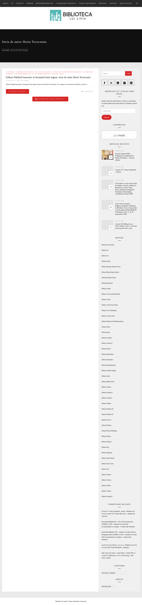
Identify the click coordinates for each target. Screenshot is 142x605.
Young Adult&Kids (87, 3)
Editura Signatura (107, 452)
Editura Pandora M (107, 409)
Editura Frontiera (107, 338)
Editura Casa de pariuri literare (111, 294)
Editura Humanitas (107, 359)
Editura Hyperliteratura (109, 365)
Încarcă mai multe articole (51, 98)
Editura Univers (106, 480)
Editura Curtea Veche (108, 316)
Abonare (106, 117)
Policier (54, 74)
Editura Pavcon (106, 420)
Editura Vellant (106, 485)
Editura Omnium (107, 398)
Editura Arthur (106, 261)
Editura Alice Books (108, 245)
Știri (62, 74)
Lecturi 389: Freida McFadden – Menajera (116, 547)
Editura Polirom (106, 425)
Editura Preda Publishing (109, 431)
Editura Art (105, 256)
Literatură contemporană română (67, 72)
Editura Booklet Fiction (109, 277)
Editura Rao (105, 447)
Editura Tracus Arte (108, 463)
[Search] (137, 3)
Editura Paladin (106, 403)
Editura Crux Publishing (109, 310)
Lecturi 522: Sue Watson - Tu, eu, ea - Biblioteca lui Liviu (119, 545)
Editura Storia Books (108, 458)
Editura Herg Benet (108, 354)
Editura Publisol (106, 442)
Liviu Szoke (24, 80)
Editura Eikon (106, 327)
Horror (30, 3)
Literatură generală (66, 3)
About (6, 3)
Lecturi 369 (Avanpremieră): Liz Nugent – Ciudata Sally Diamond (119, 537)
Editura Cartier (106, 288)
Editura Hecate (106, 349)
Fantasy (20, 3)
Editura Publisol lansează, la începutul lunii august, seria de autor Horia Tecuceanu (48, 77)
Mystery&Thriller (44, 3)
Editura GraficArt (107, 343)
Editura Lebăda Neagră (109, 370)
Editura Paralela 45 (107, 414)
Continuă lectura (17, 91)
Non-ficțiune (126, 3)
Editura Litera (106, 376)
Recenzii (103, 3)
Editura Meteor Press (108, 381)
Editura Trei (105, 469)
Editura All (105, 250)
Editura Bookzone (107, 283)
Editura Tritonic (106, 474)
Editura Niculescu (107, 392)
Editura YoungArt (107, 496)
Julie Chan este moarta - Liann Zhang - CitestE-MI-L (118, 553)
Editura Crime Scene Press (110, 305)
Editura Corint (106, 299)
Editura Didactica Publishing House (112, 321)
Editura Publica (106, 436)
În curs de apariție (43, 72)
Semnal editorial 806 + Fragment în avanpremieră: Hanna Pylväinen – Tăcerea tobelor (124, 157)
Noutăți (113, 3)
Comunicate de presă (25, 72)
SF (12, 3)
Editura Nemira (106, 387)
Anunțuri (11, 72)
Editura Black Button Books (110, 272)
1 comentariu (88, 91)
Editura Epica (106, 332)
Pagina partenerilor (41, 74)
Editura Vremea (106, 491)
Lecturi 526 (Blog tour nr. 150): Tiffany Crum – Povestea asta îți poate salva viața (126, 226)
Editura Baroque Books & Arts (111, 266)
